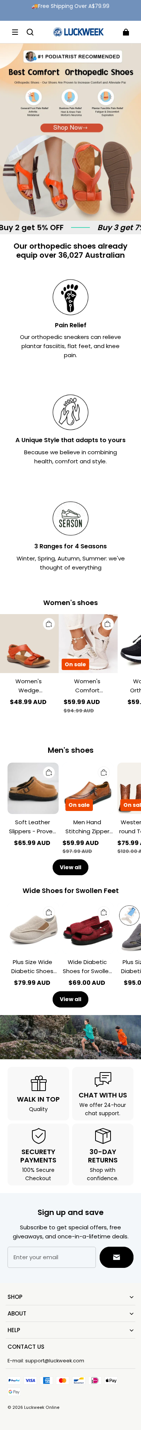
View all (70, 867)
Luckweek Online (41, 1407)
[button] (15, 32)
